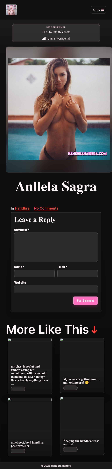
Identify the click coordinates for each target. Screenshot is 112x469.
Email (62, 267)
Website (20, 282)
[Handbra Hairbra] (11, 9)
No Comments (46, 208)
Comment (21, 230)
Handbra (22, 208)
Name (19, 267)
